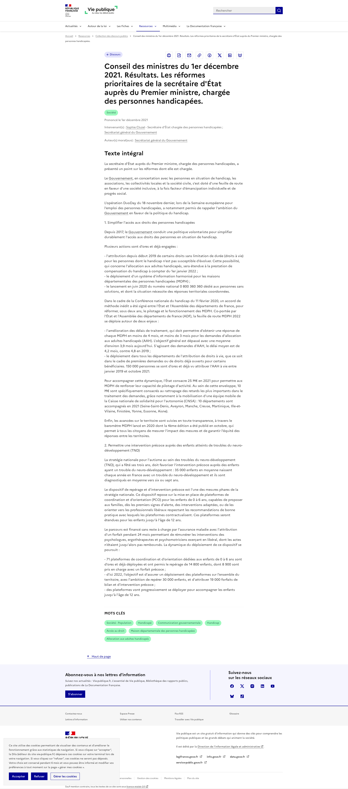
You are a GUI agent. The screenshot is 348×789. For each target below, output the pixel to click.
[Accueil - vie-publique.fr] (101, 10)
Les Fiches (123, 26)
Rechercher (279, 10)
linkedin (262, 686)
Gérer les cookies (65, 776)
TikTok (242, 696)
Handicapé (145, 623)
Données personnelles (120, 778)
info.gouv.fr (214, 757)
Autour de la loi (97, 26)
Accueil (69, 36)
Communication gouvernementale (179, 623)
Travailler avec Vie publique (189, 719)
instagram (252, 686)
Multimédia (170, 26)
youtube (272, 686)
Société (111, 112)
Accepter (18, 776)
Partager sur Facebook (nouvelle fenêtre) (209, 55)
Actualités (71, 26)
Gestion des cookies (147, 778)
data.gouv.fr (238, 757)
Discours (115, 54)
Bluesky (232, 696)
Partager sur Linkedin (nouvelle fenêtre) (229, 55)
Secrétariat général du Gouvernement (130, 132)
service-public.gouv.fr (189, 763)
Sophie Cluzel (135, 127)
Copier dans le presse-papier (199, 55)
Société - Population (119, 623)
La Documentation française (204, 26)
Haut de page (101, 656)
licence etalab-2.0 (136, 786)
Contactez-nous (73, 713)
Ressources (146, 26)
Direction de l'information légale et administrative (229, 747)
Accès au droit (115, 631)
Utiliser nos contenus (131, 719)
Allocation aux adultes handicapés (128, 639)
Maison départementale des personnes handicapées (163, 631)
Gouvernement (121, 178)
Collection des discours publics (112, 36)
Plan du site (193, 778)
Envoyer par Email (189, 55)
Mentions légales (173, 778)
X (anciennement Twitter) (242, 686)
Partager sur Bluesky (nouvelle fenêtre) (240, 55)
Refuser (39, 776)
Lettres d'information (76, 719)
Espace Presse (127, 713)
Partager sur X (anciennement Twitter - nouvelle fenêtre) (219, 55)
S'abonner (75, 694)
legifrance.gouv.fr (187, 757)
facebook (232, 686)
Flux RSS (179, 713)
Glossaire (234, 713)
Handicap (213, 623)
